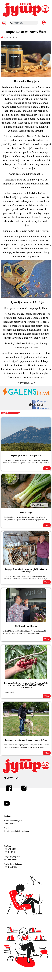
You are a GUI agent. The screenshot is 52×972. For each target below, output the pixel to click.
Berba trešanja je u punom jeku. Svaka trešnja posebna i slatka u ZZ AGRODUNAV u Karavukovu (26, 685)
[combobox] (24, 22)
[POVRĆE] (40, 507)
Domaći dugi (26, 512)
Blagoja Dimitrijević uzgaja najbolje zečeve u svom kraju (26, 570)
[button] (4, 23)
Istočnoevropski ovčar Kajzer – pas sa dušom (26, 739)
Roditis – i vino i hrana (26, 626)
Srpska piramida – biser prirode (26, 455)
